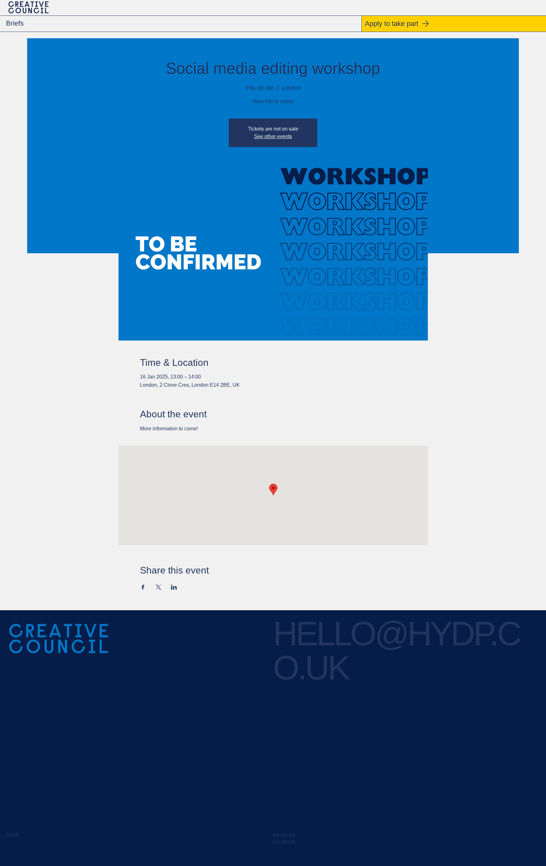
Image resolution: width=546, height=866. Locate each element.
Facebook (284, 842)
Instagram (284, 835)
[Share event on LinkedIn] (174, 587)
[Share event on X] (158, 587)
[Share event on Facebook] (143, 587)
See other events (273, 136)
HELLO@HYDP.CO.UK (396, 650)
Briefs (12, 835)
